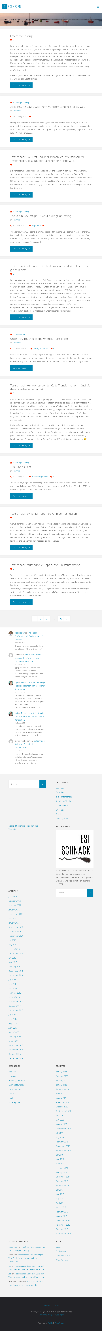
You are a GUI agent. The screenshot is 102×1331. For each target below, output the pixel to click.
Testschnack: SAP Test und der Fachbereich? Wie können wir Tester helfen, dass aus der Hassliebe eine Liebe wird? (47, 159)
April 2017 (12, 1028)
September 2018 (15, 975)
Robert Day (20, 633)
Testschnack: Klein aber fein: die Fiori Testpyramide (29, 744)
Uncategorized (62, 818)
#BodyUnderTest (41, 348)
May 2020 (12, 944)
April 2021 (12, 918)
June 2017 (12, 1019)
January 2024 (14, 896)
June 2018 (12, 984)
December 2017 (15, 1001)
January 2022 (14, 909)
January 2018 (14, 997)
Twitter (46, 1306)
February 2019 (14, 966)
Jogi (16, 682)
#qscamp (36, 225)
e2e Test (60, 788)
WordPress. (59, 1323)
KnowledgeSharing (21, 102)
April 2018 (12, 988)
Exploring (60, 792)
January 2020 (14, 949)
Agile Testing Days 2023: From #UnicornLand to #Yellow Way (47, 106)
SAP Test (59, 810)
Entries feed (61, 1251)
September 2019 (15, 953)
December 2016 (15, 1045)
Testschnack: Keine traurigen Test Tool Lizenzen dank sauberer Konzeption (29, 658)
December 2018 (15, 971)
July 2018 (12, 979)
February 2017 (14, 1036)
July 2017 (12, 1014)
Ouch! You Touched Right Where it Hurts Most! (39, 338)
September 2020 (15, 936)
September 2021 (15, 914)
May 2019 (12, 962)
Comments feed (63, 1255)
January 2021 (14, 923)
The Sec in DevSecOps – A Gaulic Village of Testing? (41, 216)
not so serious (19, 334)
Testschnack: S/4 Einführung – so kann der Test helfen (43, 513)
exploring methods (64, 797)
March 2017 (13, 1032)
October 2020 (14, 931)
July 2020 (12, 940)
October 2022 (14, 901)
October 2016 (14, 1054)
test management (40, 476)
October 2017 (14, 1006)
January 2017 (14, 1041)
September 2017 (15, 1010)
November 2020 (15, 927)
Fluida (50, 1323)
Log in (58, 1247)
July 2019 (12, 958)
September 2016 (15, 1058)
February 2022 (14, 905)
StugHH (59, 814)
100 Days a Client (20, 467)
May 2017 (12, 1023)
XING (57, 1306)
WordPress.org (62, 1260)
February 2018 (14, 993)
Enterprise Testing (21, 36)
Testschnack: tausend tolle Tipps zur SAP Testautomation (45, 565)
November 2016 (15, 1049)
